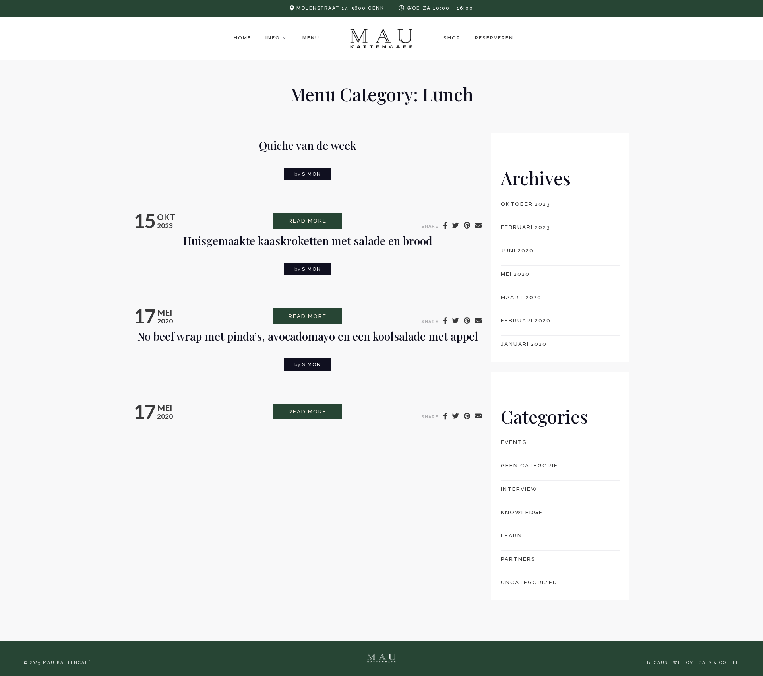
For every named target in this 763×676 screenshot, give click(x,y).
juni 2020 (517, 250)
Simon (311, 174)
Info (272, 38)
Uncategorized (529, 582)
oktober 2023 (525, 204)
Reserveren (494, 38)
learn (511, 535)
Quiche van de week (307, 145)
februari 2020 (526, 320)
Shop (452, 38)
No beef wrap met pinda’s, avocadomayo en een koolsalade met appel (307, 336)
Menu (311, 38)
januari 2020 (524, 344)
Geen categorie (529, 465)
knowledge (522, 512)
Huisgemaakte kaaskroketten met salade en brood (307, 240)
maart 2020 (521, 297)
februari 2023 (525, 227)
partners (518, 559)
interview (519, 489)
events (514, 442)
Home (242, 38)
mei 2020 (515, 274)
